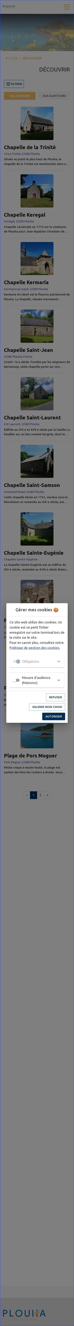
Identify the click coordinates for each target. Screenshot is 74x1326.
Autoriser (53, 716)
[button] (37, 661)
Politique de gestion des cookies (34, 648)
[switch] (14, 680)
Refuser (55, 697)
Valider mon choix (47, 707)
